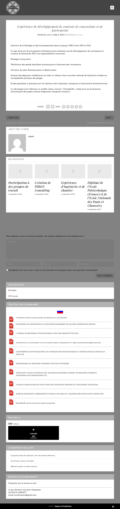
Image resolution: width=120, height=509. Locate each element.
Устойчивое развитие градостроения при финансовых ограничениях (41, 318)
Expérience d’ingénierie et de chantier (73, 186)
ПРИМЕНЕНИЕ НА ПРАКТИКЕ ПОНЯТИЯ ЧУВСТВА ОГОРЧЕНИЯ (42, 363)
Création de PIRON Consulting (43, 186)
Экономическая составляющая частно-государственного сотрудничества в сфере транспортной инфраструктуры (58, 343)
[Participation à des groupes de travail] (20, 171)
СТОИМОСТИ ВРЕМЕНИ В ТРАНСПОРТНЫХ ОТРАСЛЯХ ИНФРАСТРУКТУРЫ (47, 333)
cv (67, 35)
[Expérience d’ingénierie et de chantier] (73, 171)
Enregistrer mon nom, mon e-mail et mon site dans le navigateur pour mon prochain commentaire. (53, 270)
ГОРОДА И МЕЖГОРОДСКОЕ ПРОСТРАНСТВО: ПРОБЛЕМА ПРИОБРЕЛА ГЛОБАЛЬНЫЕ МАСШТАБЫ (57, 385)
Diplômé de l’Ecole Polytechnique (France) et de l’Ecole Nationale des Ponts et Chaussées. (99, 194)
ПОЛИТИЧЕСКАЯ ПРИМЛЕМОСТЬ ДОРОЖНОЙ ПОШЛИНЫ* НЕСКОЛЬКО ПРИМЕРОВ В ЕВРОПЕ (56, 324)
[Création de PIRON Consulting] (47, 171)
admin (49, 35)
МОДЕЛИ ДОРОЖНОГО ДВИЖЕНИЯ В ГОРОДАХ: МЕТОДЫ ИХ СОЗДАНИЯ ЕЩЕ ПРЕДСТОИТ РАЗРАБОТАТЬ (60, 394)
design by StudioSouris (63, 506)
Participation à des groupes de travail (18, 186)
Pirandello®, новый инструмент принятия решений (35, 403)
